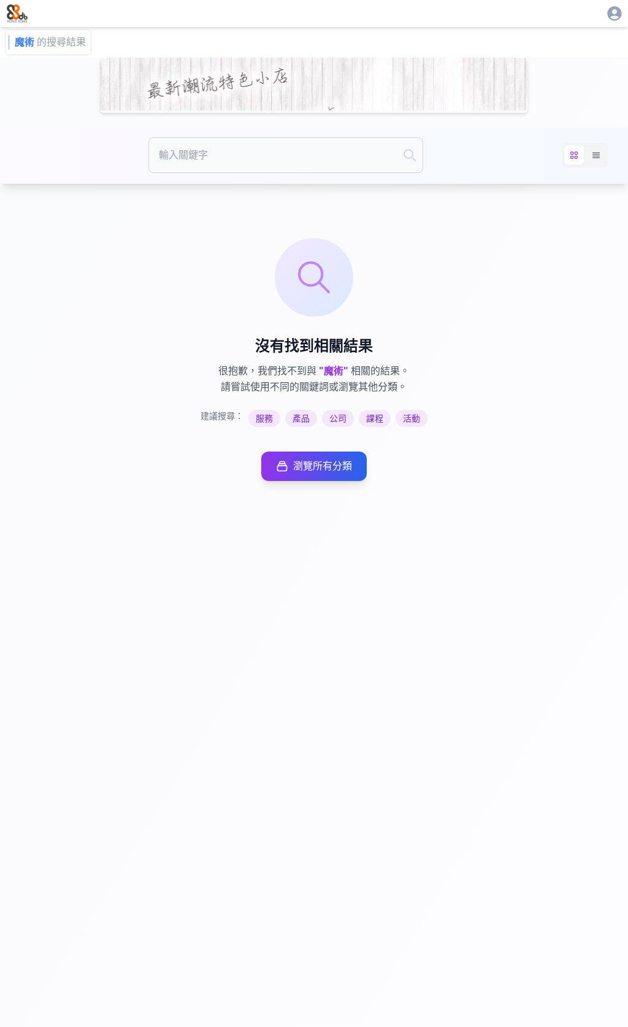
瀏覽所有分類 (322, 466)
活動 (411, 418)
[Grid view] (574, 155)
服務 (264, 418)
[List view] (596, 155)
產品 (301, 418)
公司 (338, 418)
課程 (374, 418)
